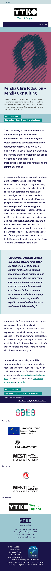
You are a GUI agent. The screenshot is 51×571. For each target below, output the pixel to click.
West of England (25, 18)
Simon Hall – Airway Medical (15, 397)
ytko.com (8, 2)
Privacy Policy (14, 549)
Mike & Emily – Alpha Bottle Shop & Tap (32, 401)
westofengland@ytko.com (26, 537)
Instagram (9, 382)
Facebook (38, 378)
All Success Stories (12, 116)
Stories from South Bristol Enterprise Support (23, 120)
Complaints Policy (15, 552)
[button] (41, 24)
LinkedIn (20, 382)
